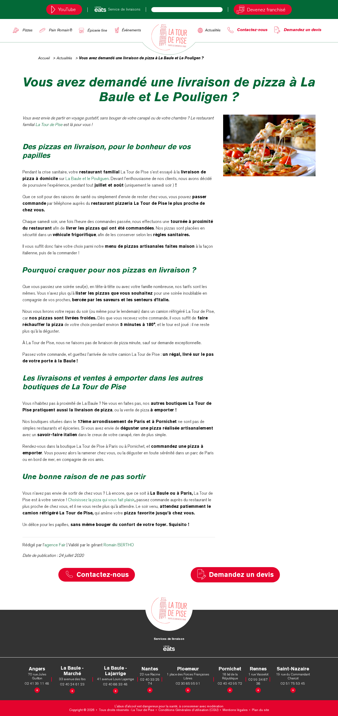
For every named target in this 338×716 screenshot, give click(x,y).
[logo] (169, 37)
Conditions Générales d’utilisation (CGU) (188, 710)
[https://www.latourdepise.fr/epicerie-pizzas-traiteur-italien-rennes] (258, 689)
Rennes (258, 668)
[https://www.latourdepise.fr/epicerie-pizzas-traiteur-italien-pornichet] (230, 689)
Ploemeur (188, 668)
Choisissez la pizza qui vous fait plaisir (101, 499)
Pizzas (27, 30)
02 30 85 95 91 (188, 683)
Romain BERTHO (119, 544)
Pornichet (230, 668)
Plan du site (260, 710)
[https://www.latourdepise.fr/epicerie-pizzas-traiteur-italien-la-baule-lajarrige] (115, 690)
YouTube (67, 9)
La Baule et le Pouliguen (87, 178)
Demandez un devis (302, 29)
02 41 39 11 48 (37, 683)
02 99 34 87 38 (258, 681)
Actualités (212, 30)
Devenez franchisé (266, 10)
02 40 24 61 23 (72, 684)
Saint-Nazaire (293, 668)
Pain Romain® (60, 30)
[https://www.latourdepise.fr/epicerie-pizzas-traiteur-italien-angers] (37, 689)
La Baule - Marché (72, 670)
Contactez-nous (252, 29)
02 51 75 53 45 (293, 683)
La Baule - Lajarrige (115, 670)
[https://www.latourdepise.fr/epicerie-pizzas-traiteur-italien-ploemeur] (188, 689)
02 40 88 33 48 (115, 684)
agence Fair (54, 544)
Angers (37, 668)
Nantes (150, 668)
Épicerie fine (97, 30)
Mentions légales (235, 710)
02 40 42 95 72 (230, 683)
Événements (131, 30)
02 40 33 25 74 (149, 681)
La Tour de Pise (48, 124)
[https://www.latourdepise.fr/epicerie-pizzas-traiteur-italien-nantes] (150, 689)
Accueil (44, 58)
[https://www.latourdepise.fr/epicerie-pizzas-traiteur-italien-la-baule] (72, 690)
